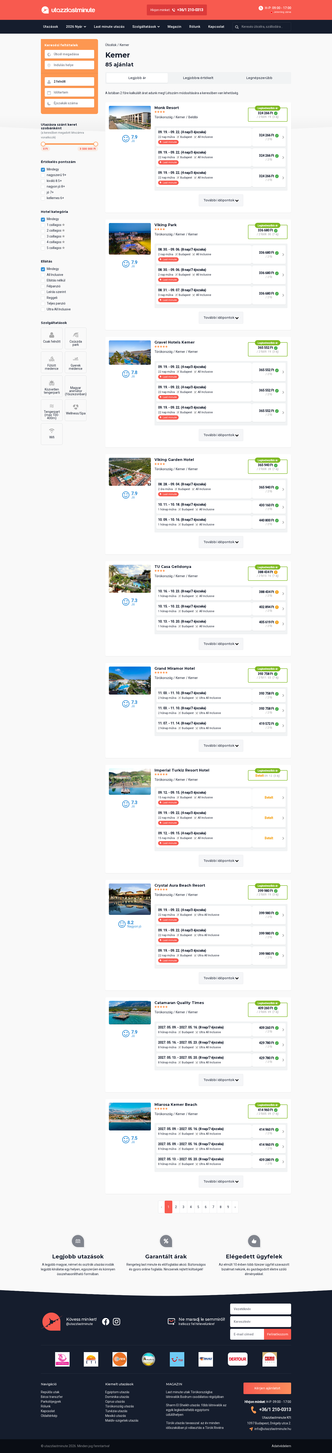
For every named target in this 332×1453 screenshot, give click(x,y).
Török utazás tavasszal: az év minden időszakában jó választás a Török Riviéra (195, 1425)
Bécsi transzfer (52, 1397)
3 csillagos (54, 236)
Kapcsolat (216, 27)
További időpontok (219, 200)
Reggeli (52, 298)
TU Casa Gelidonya (172, 567)
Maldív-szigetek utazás (121, 1420)
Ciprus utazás (115, 1401)
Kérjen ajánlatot (267, 1388)
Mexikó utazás (115, 1416)
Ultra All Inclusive (59, 309)
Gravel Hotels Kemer (174, 342)
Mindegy (53, 169)
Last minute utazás (109, 27)
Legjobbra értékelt (198, 78)
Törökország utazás (119, 1406)
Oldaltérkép (49, 1416)
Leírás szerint (56, 292)
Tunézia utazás (116, 1411)
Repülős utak (50, 1392)
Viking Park (165, 225)
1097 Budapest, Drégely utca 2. (269, 1423)
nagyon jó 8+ (56, 186)
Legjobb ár (137, 78)
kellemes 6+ (56, 198)
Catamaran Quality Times (179, 1003)
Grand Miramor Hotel (174, 668)
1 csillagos (54, 225)
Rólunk (194, 27)
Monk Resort (166, 108)
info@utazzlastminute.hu (272, 1429)
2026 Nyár (74, 27)
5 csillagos (54, 248)
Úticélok (111, 45)
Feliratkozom (277, 1334)
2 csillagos (54, 230)
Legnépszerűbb (259, 78)
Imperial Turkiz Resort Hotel (181, 770)
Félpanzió (54, 286)
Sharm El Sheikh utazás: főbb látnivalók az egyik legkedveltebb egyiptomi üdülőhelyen (196, 1409)
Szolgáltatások (144, 27)
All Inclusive (55, 275)
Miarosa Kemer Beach (175, 1104)
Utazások (50, 27)
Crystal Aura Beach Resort (179, 885)
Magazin (174, 27)
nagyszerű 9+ (57, 175)
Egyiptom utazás (117, 1392)
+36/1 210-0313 (274, 1409)
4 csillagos (54, 242)
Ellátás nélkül (56, 280)
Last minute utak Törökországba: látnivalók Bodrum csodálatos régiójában (195, 1394)
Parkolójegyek (51, 1401)
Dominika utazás (117, 1397)
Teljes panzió (56, 303)
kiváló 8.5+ (54, 181)
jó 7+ (50, 192)
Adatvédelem (281, 1446)
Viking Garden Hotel (174, 460)
